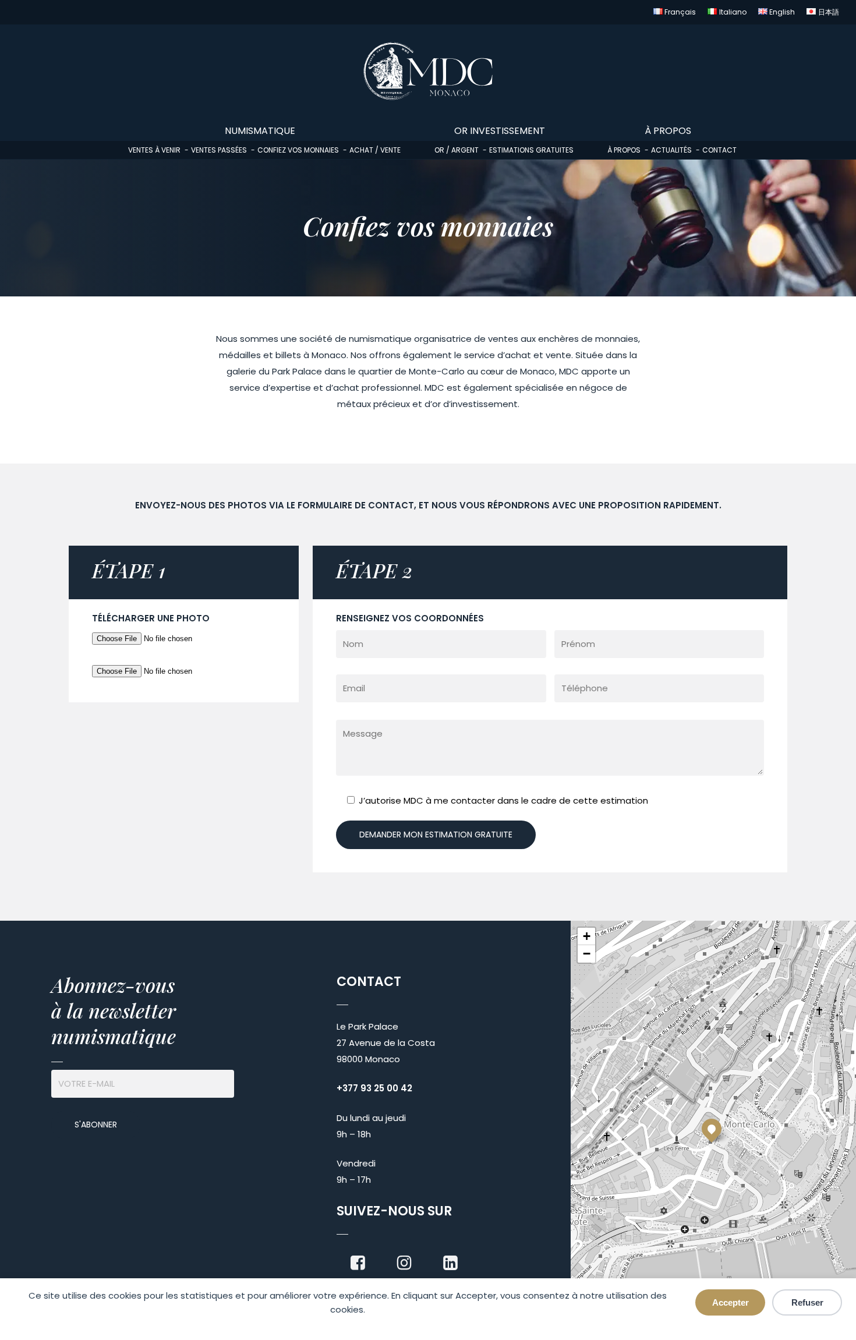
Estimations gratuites (531, 150)
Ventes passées (219, 150)
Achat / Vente (375, 150)
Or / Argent (456, 150)
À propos (624, 150)
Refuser (807, 1302)
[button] (711, 1129)
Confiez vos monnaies (298, 150)
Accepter (730, 1302)
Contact (719, 150)
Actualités (671, 150)
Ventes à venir (154, 150)
